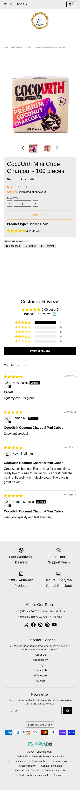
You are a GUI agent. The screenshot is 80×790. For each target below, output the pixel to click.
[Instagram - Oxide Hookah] (40, 624)
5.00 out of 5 (50, 309)
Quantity (12, 198)
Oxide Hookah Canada (27, 770)
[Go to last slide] (23, 148)
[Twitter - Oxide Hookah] (26, 624)
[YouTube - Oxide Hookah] (54, 624)
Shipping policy (27, 765)
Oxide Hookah (44, 751)
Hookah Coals (16, 47)
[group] (33, 148)
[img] (13, 376)
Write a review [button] (40, 351)
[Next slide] (56, 148)
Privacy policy (39, 761)
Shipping (12, 191)
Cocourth (28, 47)
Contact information (51, 765)
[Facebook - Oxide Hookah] (33, 624)
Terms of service (60, 761)
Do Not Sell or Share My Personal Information (40, 756)
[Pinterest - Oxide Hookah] (47, 624)
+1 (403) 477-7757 (27, 611)
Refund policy (19, 761)
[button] (16, 231)
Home (6, 47)
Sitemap (57, 775)
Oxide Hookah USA (55, 770)
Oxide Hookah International (33, 775)
